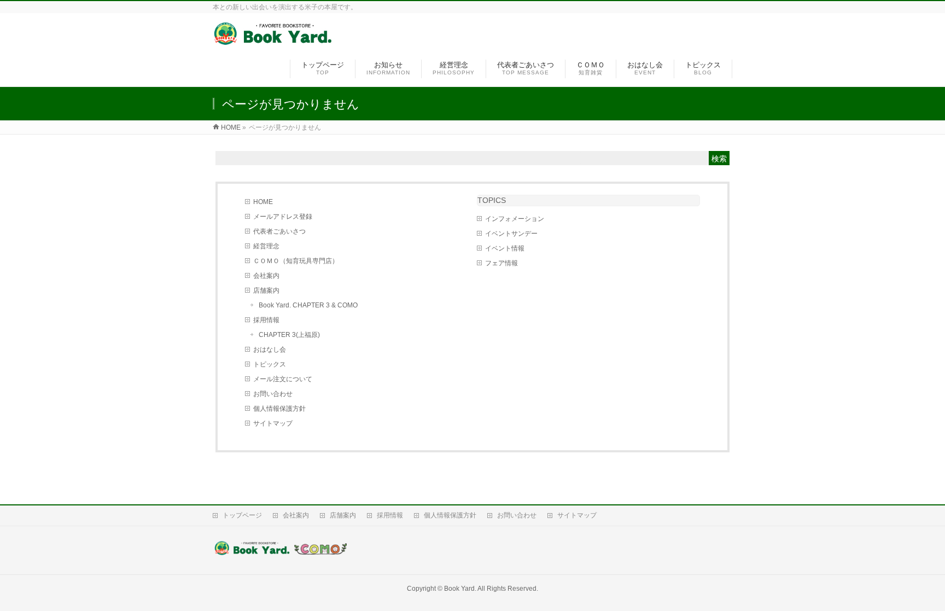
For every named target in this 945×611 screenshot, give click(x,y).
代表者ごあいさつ (279, 231)
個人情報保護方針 (279, 408)
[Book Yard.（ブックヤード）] (274, 40)
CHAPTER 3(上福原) (289, 335)
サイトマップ (273, 423)
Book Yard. (460, 588)
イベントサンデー (511, 233)
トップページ (242, 515)
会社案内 (266, 276)
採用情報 (266, 320)
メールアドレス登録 (282, 216)
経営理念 (266, 246)
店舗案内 (266, 290)
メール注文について (282, 379)
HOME (263, 202)
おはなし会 (269, 349)
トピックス (269, 364)
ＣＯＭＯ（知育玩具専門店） (296, 261)
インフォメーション (514, 219)
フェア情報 (501, 263)
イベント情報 (504, 248)
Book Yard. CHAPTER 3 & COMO (308, 305)
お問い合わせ (273, 394)
